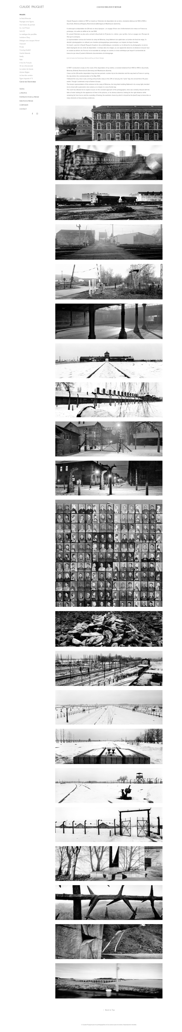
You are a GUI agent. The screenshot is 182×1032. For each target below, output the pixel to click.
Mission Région (24, 72)
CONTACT (23, 109)
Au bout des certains (26, 75)
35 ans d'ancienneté (26, 66)
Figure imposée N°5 (26, 78)
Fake (21, 60)
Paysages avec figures (26, 22)
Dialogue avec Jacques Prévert (29, 41)
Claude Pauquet (31, 7)
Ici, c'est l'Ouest (24, 28)
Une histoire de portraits (27, 25)
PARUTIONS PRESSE (26, 101)
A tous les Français (25, 63)
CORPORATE (23, 105)
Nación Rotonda (24, 53)
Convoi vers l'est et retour (27, 82)
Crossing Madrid (24, 50)
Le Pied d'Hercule (25, 18)
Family (21, 56)
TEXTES (21, 89)
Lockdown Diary (24, 37)
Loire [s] (22, 31)
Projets (22, 15)
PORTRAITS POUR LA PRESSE (29, 97)
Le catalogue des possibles (28, 34)
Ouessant (22, 44)
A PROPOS (23, 93)
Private (21, 47)
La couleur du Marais (26, 69)
